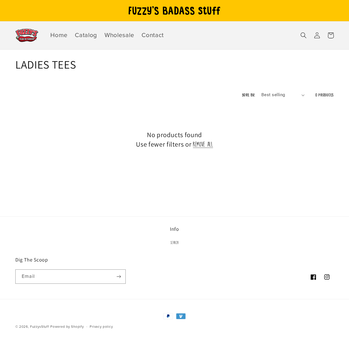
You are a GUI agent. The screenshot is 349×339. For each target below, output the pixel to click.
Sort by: (248, 95)
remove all (203, 143)
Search (174, 242)
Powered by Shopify (67, 327)
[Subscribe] (118, 276)
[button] (303, 35)
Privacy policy (101, 327)
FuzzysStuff (39, 327)
